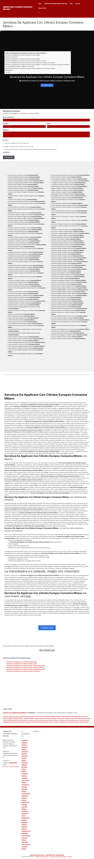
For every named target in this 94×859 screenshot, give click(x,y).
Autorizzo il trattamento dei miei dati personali (17, 143)
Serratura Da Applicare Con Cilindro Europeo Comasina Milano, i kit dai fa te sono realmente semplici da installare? (37, 64)
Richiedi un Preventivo (11, 57)
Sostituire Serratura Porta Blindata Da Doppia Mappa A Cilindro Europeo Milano (25, 820)
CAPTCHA (6, 152)
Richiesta (6, 130)
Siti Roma (69, 856)
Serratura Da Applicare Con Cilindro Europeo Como (22, 663)
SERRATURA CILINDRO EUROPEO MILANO (55, 3)
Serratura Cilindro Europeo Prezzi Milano (25, 767)
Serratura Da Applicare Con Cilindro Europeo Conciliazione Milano (26, 669)
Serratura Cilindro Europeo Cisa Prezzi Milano (25, 778)
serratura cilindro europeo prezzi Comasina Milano (43, 720)
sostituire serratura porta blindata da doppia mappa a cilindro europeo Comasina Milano (55, 716)
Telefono (6, 123)
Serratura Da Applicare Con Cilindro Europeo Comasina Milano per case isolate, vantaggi (30, 68)
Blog (71, 3)
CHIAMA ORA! (47, 85)
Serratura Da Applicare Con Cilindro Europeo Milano (22, 662)
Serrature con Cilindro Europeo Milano (14, 712)
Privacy (6, 140)
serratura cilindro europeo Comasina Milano (16, 716)
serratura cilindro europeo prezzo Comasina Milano (74, 720)
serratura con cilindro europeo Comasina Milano (71, 718)
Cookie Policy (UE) (50, 855)
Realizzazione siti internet (42, 856)
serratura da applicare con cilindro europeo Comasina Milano (71, 722)
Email (49, 123)
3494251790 (13, 762)
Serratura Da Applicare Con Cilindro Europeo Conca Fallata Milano (26, 665)
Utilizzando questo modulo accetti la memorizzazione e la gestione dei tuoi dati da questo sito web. (30, 149)
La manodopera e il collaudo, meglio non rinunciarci (19, 66)
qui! (32, 146)
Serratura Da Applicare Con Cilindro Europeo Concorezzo (23, 671)
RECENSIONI (8, 70)
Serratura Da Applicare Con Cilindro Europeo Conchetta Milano (25, 667)
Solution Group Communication (58, 856)
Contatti (77, 3)
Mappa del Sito (42, 8)
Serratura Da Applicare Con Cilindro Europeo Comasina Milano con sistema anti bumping (30, 62)
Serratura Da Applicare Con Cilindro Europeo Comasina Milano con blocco (26, 61)
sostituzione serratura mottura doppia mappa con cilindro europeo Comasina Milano (27, 722)
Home (39, 3)
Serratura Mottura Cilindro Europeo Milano (25, 744)
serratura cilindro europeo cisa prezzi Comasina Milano (40, 718)
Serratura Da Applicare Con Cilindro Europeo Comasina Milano (22, 55)
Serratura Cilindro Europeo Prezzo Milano (25, 756)
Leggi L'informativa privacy (37, 855)
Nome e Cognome (9, 117)
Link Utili (7, 72)
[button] (39, 12)
